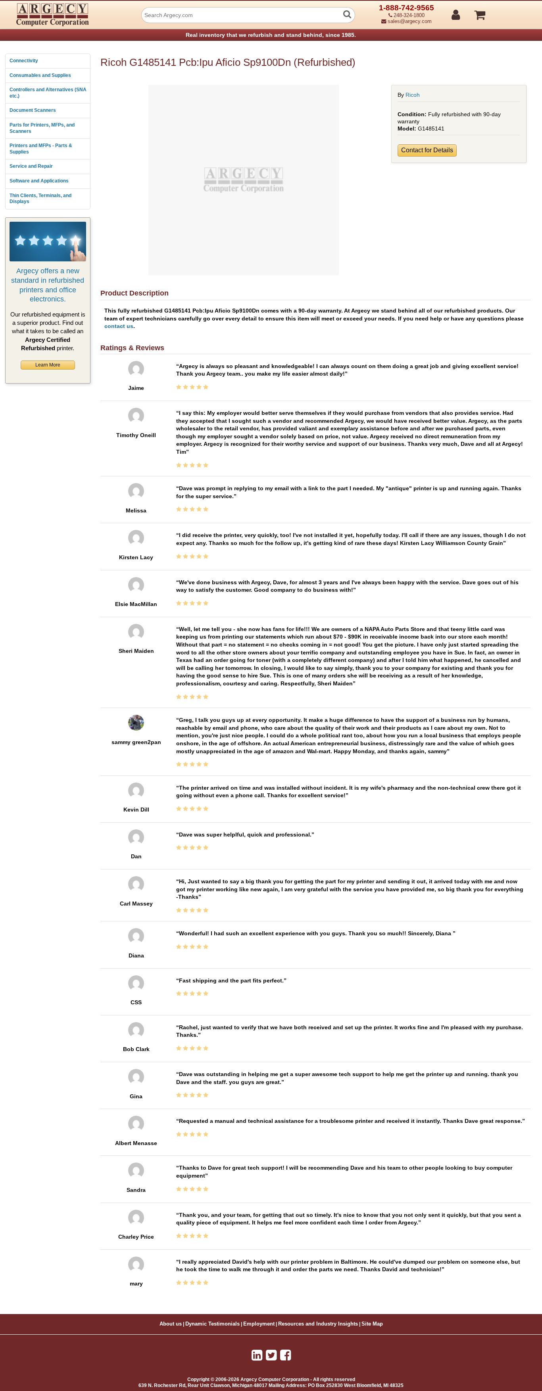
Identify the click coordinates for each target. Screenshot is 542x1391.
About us (171, 1324)
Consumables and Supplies (40, 75)
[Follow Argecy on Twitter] (271, 1355)
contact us (118, 326)
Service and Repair (31, 166)
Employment (259, 1324)
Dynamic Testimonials (212, 1324)
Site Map (372, 1324)
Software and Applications (39, 181)
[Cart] (509, 11)
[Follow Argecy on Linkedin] (257, 1355)
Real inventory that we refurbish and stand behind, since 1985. (271, 35)
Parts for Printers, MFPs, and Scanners (42, 128)
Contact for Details (427, 150)
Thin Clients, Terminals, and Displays (40, 199)
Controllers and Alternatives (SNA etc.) (48, 93)
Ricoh (413, 95)
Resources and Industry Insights (318, 1324)
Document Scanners (33, 110)
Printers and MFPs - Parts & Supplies (41, 149)
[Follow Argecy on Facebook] (285, 1355)
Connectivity (24, 60)
